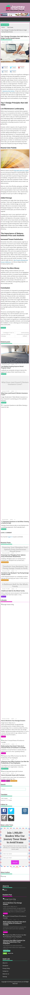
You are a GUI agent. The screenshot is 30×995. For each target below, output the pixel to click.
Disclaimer (5, 965)
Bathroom (4, 596)
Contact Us (5, 971)
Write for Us (6, 974)
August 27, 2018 (5, 773)
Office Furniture (5, 768)
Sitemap (5, 976)
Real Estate (3, 327)
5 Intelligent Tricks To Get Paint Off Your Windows (7, 334)
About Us (5, 963)
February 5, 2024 (5, 364)
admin (12, 42)
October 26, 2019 (6, 744)
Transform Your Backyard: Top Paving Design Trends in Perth (15, 567)
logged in (10, 537)
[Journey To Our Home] (2, 19)
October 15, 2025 (6, 588)
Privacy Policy (6, 968)
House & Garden (5, 562)
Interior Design (14, 780)
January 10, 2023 (5, 718)
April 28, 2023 (5, 519)
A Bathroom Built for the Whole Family (15, 585)
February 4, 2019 (5, 759)
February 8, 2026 (5, 553)
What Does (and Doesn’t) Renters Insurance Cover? (15, 383)
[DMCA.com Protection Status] (8, 954)
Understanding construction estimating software (23, 334)
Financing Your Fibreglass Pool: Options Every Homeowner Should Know (15, 549)
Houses (8, 780)
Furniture (3, 736)
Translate (10, 800)
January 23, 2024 (5, 391)
